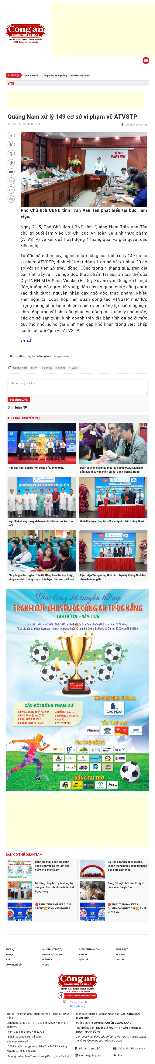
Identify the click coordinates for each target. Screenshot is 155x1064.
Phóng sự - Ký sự (52, 954)
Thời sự (10, 949)
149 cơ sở (46, 367)
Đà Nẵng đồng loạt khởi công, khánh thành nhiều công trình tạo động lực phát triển (127, 865)
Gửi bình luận (18, 399)
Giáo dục (47, 960)
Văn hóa (120, 954)
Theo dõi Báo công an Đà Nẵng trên (31, 356)
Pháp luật (121, 949)
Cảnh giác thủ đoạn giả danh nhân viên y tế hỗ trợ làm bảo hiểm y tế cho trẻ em (52, 865)
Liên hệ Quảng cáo (90, 1055)
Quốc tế (83, 960)
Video (45, 965)
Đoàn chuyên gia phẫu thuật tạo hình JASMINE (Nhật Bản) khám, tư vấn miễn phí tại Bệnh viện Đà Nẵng (111, 469)
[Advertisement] (76, 99)
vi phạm (60, 367)
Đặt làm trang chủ (89, 1048)
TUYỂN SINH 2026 (55, 75)
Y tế (11, 83)
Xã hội (9, 954)
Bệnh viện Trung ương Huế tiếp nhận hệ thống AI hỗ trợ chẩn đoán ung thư (113, 577)
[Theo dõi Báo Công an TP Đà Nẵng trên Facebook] (77, 996)
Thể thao (120, 960)
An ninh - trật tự (52, 949)
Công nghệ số (14, 965)
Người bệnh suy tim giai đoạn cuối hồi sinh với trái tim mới (41, 523)
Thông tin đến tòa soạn (131, 1048)
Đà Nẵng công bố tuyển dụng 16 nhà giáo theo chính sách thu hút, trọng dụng (54, 887)
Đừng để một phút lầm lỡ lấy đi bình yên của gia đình (126, 885)
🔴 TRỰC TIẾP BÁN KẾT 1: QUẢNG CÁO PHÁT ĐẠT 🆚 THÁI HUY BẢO (127, 908)
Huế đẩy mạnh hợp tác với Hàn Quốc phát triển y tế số (112, 521)
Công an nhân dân (89, 949)
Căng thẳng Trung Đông (29, 75)
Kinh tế (83, 954)
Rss (120, 1055)
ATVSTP (73, 367)
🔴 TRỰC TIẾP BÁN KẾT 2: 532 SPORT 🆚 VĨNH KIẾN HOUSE (53, 906)
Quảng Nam (20, 367)
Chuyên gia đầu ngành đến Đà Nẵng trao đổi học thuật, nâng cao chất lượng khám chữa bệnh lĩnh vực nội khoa (41, 577)
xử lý (34, 367)
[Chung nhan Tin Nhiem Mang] (77, 1004)
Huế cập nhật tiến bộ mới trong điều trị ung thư (36, 467)
